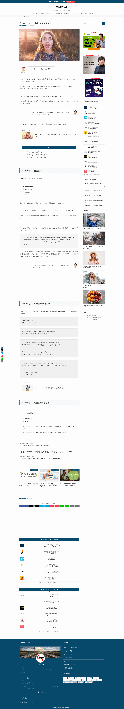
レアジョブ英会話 (67, 682)
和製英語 (75, 682)
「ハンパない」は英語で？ (34, 152)
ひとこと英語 (70, 654)
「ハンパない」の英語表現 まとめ (36, 157)
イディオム (96, 677)
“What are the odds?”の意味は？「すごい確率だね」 (50, 388)
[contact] (42, 692)
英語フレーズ (23, 25)
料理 (83, 682)
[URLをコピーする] (75, 506)
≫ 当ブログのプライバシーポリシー (29, 702)
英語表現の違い (70, 668)
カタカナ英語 (69, 651)
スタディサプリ (77, 680)
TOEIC (76, 677)
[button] (24, 506)
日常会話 (30, 498)
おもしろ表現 (82, 677)
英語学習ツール (70, 664)
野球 (92, 682)
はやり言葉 (89, 677)
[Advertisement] (49, 286)
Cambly (65, 677)
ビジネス (99, 680)
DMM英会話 (71, 677)
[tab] (49, 539)
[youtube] (39, 692)
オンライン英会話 (71, 647)
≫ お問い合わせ (24, 698)
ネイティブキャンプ (92, 680)
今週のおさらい (70, 658)
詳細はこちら (70, 1)
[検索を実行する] (103, 23)
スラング (84, 680)
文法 (79, 682)
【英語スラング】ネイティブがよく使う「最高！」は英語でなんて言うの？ (55, 135)
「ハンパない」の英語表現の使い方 (37, 155)
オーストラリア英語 (68, 680)
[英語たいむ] (62, 6)
